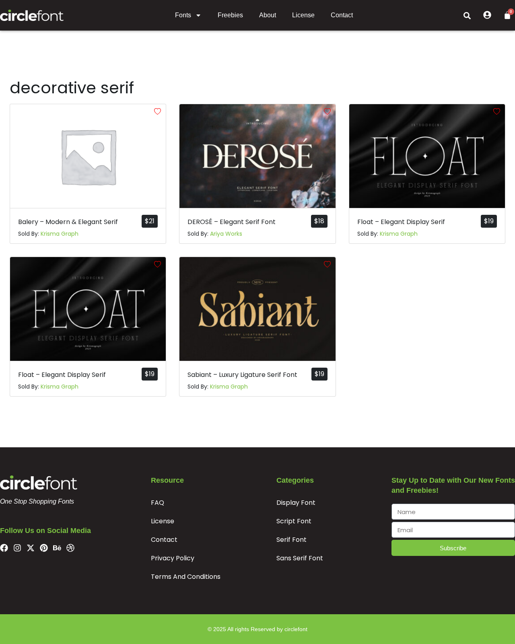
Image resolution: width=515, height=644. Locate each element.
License (303, 15)
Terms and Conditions (185, 576)
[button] (467, 15)
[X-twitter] (31, 548)
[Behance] (57, 548)
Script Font (293, 521)
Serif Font (291, 539)
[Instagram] (17, 548)
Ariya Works (226, 234)
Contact (342, 15)
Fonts (183, 15)
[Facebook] (4, 548)
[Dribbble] (70, 548)
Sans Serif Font (299, 558)
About (267, 15)
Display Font (295, 502)
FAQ (157, 502)
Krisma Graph (59, 234)
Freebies (230, 15)
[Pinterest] (44, 548)
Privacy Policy (172, 558)
